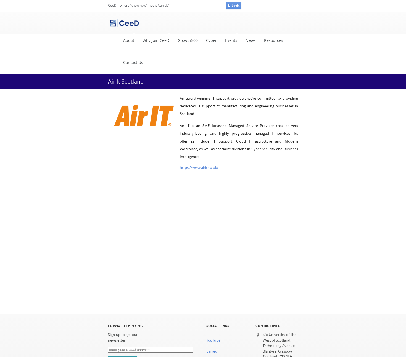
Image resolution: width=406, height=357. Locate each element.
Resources (273, 40)
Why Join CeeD (153, 42)
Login (236, 5)
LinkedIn (213, 351)
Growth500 (188, 40)
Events (229, 42)
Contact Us (133, 62)
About (126, 42)
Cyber (211, 40)
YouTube (213, 340)
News (251, 40)
